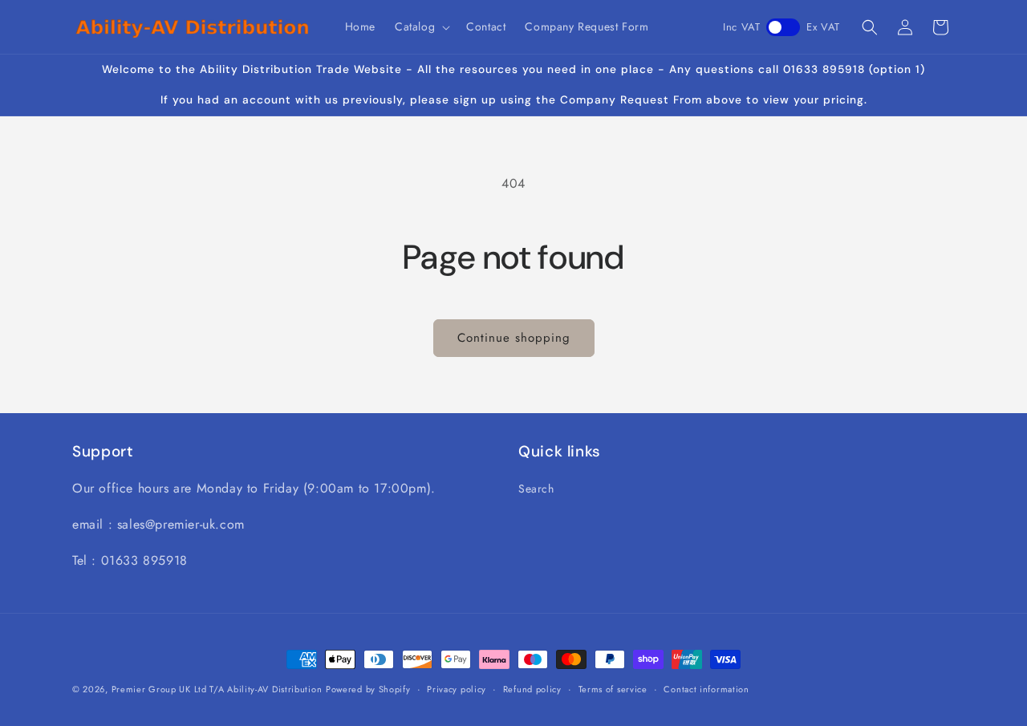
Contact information (706, 688)
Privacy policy (456, 688)
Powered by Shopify (368, 689)
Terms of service (612, 688)
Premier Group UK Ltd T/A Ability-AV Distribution (217, 689)
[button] (421, 26)
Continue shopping (513, 338)
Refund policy (532, 688)
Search (536, 489)
